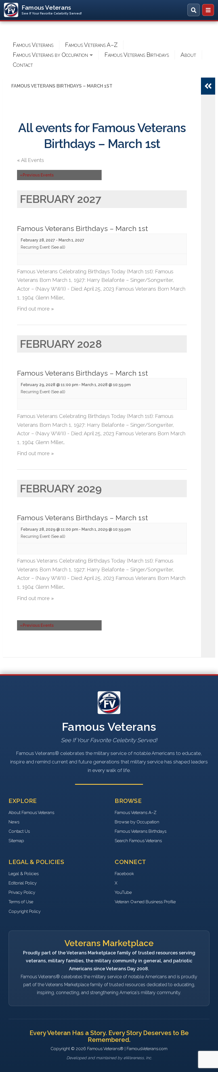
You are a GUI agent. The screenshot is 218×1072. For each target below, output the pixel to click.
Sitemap (16, 840)
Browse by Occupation (137, 822)
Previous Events (37, 175)
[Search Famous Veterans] (193, 10)
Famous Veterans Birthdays (136, 54)
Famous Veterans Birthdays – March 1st (82, 228)
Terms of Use (21, 901)
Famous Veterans (33, 44)
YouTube (123, 892)
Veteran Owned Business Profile (145, 901)
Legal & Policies (24, 873)
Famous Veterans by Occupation (50, 54)
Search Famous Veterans (138, 840)
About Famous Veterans (31, 812)
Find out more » (35, 309)
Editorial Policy (23, 883)
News (14, 822)
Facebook (124, 873)
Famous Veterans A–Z (91, 44)
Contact (23, 64)
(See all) (58, 247)
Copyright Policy (25, 911)
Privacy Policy (22, 892)
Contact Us (19, 831)
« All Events (30, 160)
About (188, 54)
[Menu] (208, 10)
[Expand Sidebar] (208, 86)
